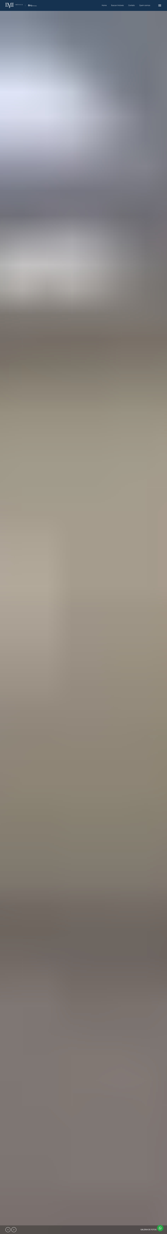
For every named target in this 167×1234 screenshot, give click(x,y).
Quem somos (144, 5)
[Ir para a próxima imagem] (13, 1229)
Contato (131, 5)
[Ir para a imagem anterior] (7, 1229)
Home (104, 5)
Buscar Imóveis (117, 5)
